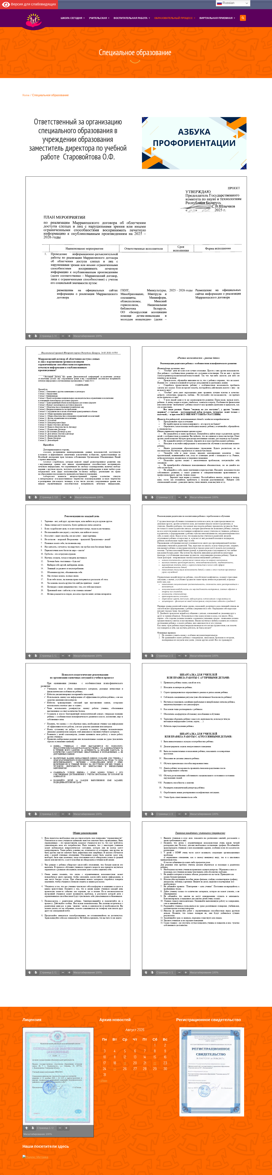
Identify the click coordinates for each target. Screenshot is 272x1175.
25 (114, 1069)
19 (125, 1063)
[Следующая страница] (36, 336)
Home (26, 95)
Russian (228, 3)
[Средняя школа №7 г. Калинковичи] (34, 18)
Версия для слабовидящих (33, 4)
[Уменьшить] (63, 336)
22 (155, 1063)
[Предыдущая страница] (29, 336)
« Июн (103, 1080)
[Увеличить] (69, 336)
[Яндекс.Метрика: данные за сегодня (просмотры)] (35, 1157)
